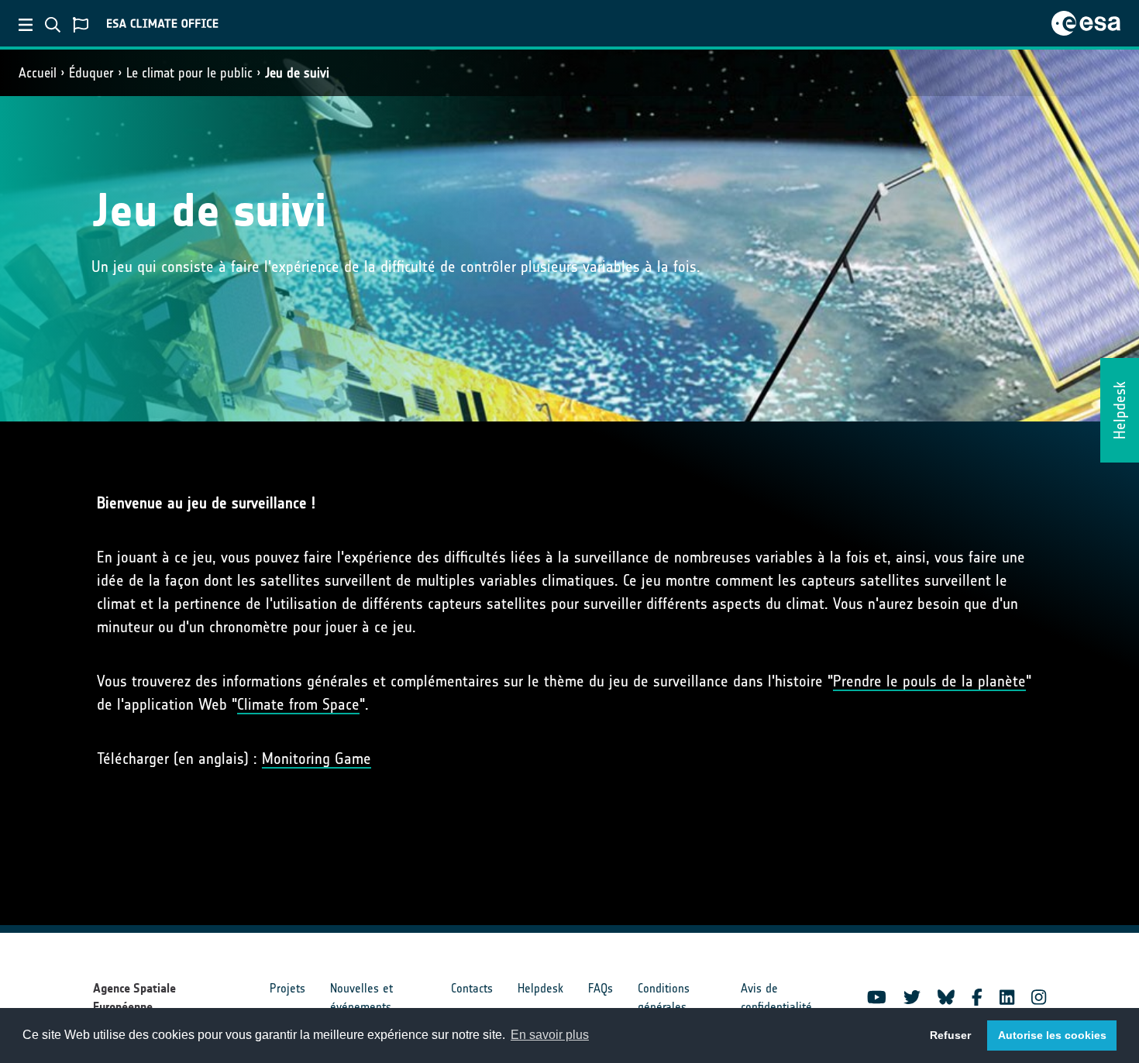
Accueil (38, 73)
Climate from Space (298, 704)
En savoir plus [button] (550, 1034)
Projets (287, 988)
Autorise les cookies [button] (1052, 1035)
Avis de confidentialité (776, 997)
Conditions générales (664, 997)
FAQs (600, 988)
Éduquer (91, 73)
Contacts (472, 988)
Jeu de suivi (297, 73)
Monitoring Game (316, 758)
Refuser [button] (950, 1035)
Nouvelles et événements (361, 997)
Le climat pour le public (189, 73)
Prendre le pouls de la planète (929, 681)
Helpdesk (540, 988)
